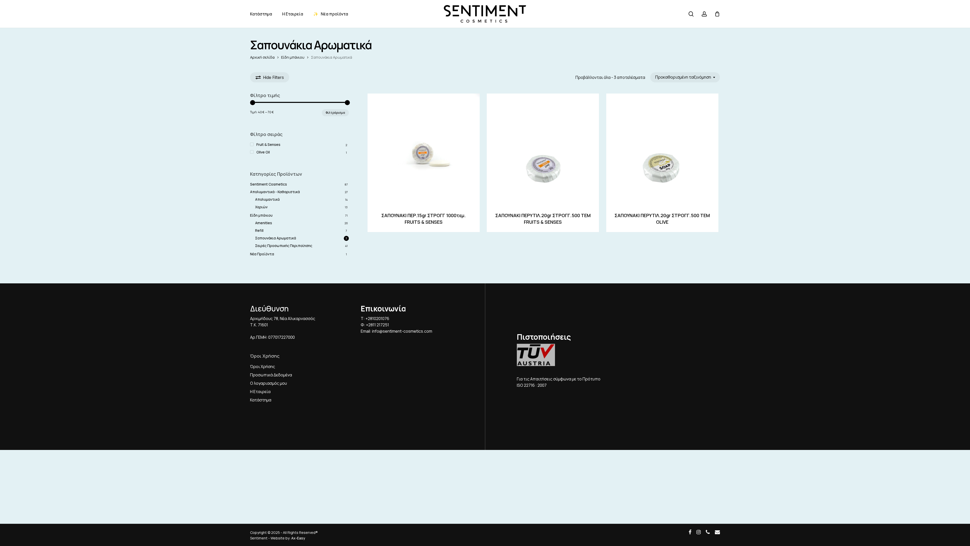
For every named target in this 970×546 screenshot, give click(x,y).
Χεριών (261, 206)
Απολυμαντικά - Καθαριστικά (275, 191)
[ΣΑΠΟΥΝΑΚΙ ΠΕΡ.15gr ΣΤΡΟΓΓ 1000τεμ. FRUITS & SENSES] (424, 150)
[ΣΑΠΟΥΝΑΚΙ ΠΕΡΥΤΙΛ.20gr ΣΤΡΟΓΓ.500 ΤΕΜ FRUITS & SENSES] (543, 150)
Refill (259, 230)
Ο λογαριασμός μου (268, 383)
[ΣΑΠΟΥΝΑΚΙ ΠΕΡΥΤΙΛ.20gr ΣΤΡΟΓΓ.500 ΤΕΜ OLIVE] (662, 150)
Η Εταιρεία (260, 391)
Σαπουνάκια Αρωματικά (275, 238)
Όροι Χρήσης (262, 366)
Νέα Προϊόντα (262, 254)
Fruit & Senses (268, 144)
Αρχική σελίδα (262, 57)
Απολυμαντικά (267, 199)
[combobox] (685, 77)
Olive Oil (263, 152)
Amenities (263, 222)
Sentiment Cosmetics (268, 184)
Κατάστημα (260, 400)
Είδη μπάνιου (292, 57)
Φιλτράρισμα (335, 112)
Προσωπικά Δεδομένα (271, 375)
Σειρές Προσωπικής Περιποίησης (283, 245)
